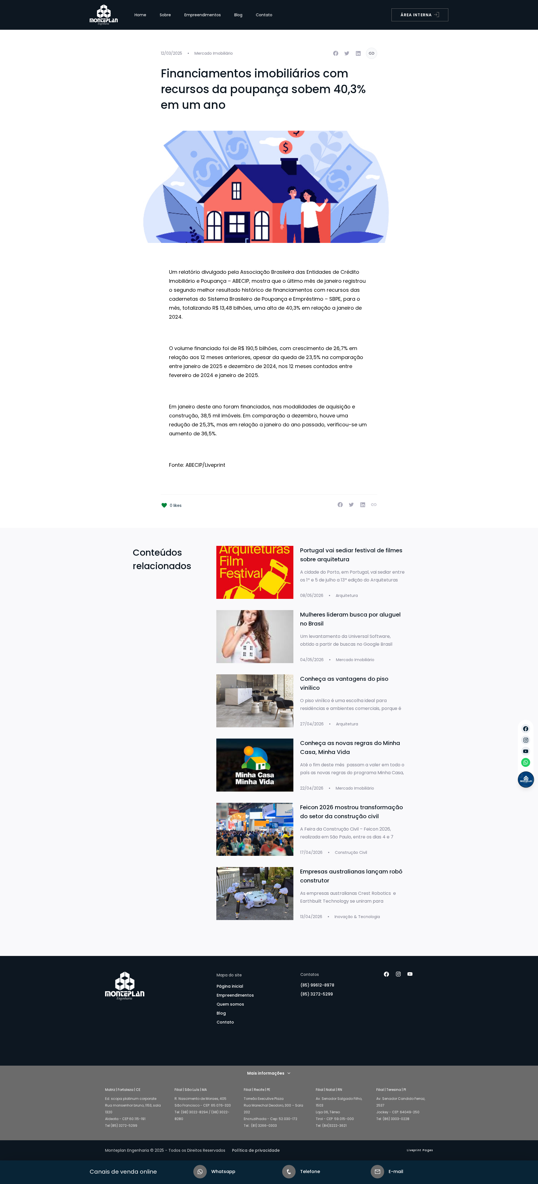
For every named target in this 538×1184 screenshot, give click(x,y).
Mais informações (265, 1073)
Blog (238, 15)
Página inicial (230, 986)
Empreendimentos (202, 15)
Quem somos (230, 1004)
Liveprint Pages (420, 1150)
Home (140, 15)
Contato (264, 15)
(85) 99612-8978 (317, 985)
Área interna (416, 15)
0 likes (176, 505)
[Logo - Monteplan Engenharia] (104, 14)
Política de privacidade (256, 1150)
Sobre (165, 15)
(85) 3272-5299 (316, 994)
